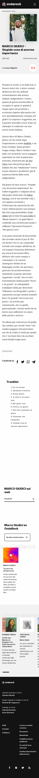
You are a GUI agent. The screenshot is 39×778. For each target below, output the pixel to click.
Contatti (5, 729)
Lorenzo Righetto (10, 68)
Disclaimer (24, 731)
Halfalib (27, 143)
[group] (9, 641)
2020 (13, 11)
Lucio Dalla (27, 216)
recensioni (6, 11)
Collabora (6, 733)
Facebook (8, 499)
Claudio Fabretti (8, 695)
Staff (4, 725)
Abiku (5, 216)
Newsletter (24, 735)
